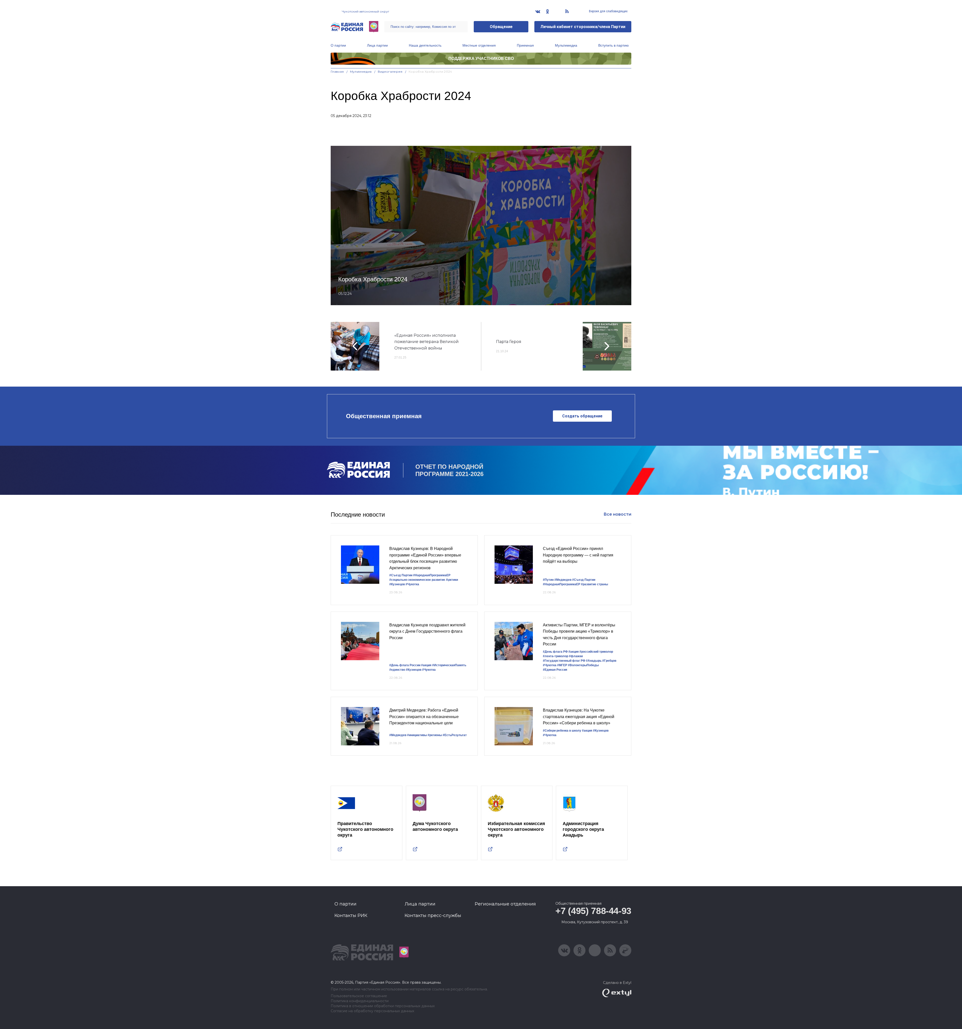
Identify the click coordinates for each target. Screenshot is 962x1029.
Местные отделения (479, 45)
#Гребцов (609, 660)
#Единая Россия (555, 669)
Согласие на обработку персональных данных (372, 1011)
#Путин (548, 580)
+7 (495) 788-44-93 (593, 911)
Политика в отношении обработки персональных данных (383, 1006)
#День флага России (404, 665)
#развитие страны (594, 584)
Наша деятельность (425, 45)
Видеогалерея (390, 71)
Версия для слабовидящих (608, 11)
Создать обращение (582, 416)
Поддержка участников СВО (481, 58)
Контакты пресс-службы (433, 915)
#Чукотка (412, 584)
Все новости (617, 514)
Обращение (501, 26)
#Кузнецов (397, 584)
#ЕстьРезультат (455, 735)
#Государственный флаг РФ (564, 660)
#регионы (435, 735)
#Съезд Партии (400, 575)
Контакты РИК (350, 915)
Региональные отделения (505, 904)
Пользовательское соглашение (359, 996)
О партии (338, 45)
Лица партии (377, 45)
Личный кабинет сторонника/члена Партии (582, 26)
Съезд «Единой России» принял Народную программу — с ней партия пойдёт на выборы (578, 554)
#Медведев (562, 580)
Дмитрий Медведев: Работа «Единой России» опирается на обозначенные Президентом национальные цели (424, 716)
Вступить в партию (613, 45)
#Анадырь (594, 660)
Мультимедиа (566, 45)
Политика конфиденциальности (360, 1001)
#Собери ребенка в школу (562, 730)
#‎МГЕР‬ (562, 665)
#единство (397, 669)
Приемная (525, 45)
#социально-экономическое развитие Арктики (423, 580)
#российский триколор (596, 651)
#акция (426, 665)
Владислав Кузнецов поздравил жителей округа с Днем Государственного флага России (427, 631)
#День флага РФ (555, 651)
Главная (337, 71)
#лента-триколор (555, 656)
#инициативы (417, 735)
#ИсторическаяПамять (449, 665)
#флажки (576, 656)
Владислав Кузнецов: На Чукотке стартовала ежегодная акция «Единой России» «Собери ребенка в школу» (578, 716)
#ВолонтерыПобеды (583, 665)
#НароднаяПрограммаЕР (431, 575)
